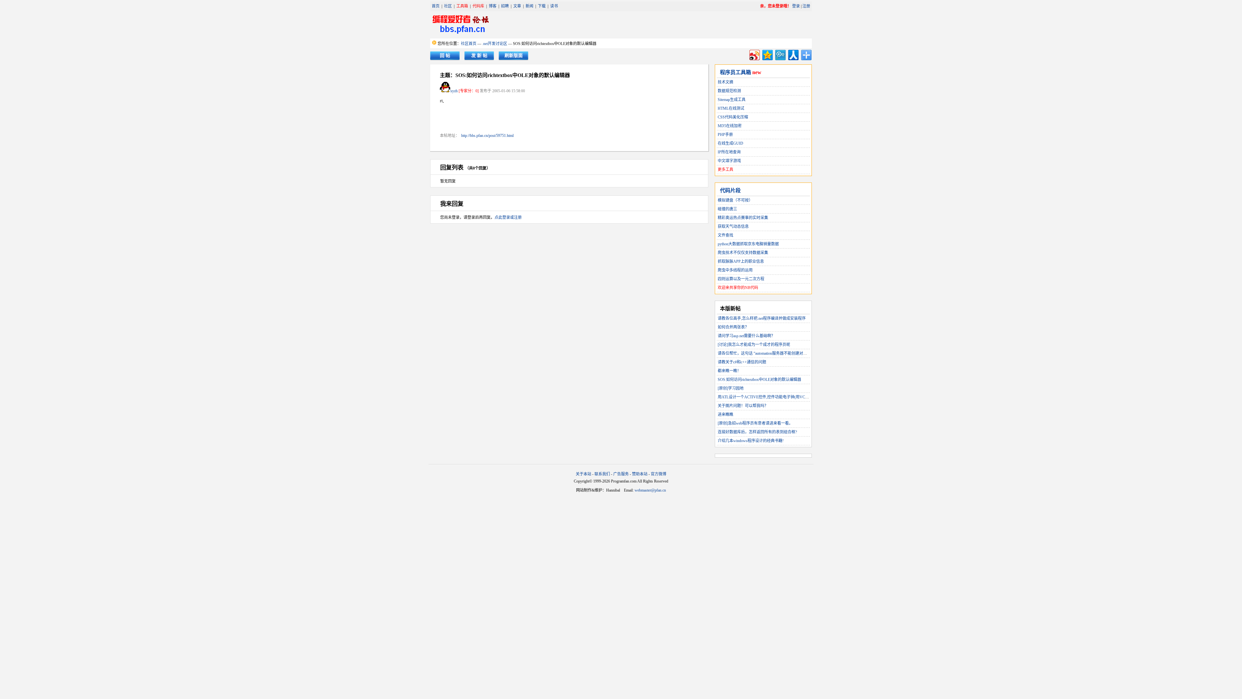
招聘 (505, 6)
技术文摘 (725, 82)
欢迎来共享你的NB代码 (738, 287)
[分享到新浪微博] (754, 54)
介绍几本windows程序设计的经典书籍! (751, 440)
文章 (517, 6)
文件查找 (725, 235)
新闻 (529, 6)
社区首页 (468, 43)
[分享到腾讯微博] (780, 54)
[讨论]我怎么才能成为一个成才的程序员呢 (754, 344)
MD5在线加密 (730, 126)
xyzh (454, 91)
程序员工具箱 (735, 72)
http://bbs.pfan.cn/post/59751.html (487, 135)
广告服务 (621, 474)
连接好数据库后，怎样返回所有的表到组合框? (757, 432)
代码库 (478, 6)
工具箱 (462, 6)
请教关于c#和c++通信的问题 (742, 362)
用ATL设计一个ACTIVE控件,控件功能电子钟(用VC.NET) (766, 397)
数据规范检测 (729, 91)
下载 (542, 6)
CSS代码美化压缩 (733, 117)
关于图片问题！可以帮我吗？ (743, 406)
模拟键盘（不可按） (735, 200)
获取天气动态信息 (733, 226)
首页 (436, 6)
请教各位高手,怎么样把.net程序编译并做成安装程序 (762, 318)
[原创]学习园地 (731, 388)
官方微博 (658, 474)
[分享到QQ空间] (767, 54)
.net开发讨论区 (494, 43)
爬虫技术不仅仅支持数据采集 (743, 252)
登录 (796, 6)
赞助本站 (640, 474)
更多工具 (725, 169)
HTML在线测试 (731, 108)
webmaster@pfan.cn (650, 490)
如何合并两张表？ (733, 327)
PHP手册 (725, 134)
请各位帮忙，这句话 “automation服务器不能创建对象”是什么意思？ (775, 353)
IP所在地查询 (729, 152)
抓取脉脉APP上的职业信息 (741, 261)
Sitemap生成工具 (732, 99)
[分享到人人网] (793, 54)
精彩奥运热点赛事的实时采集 (743, 218)
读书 (554, 6)
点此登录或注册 (508, 217)
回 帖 (445, 55)
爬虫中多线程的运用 (735, 270)
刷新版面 (514, 55)
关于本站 (583, 474)
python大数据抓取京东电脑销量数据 (748, 244)
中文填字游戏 (729, 161)
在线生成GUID (730, 143)
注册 (806, 6)
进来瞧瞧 (725, 414)
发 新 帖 (479, 55)
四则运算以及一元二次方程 (741, 279)
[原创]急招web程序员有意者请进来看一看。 (755, 423)
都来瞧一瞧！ (729, 371)
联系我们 (602, 474)
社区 (448, 6)
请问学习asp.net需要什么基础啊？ (746, 336)
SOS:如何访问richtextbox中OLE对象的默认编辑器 (759, 379)
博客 (492, 6)
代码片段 (730, 190)
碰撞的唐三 (727, 209)
